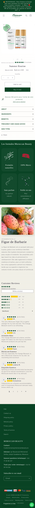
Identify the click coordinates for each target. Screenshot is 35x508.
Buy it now (17, 89)
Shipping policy (9, 417)
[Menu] (4, 16)
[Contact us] (31, 505)
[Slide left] (13, 59)
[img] (11, 317)
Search (6, 434)
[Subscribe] (29, 478)
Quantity (17, 74)
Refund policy (8, 422)
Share (5, 135)
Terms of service (9, 430)
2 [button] (13, 391)
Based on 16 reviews (8, 288)
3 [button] (17, 391)
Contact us (7, 413)
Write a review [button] (17, 291)
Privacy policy (8, 426)
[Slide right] (22, 59)
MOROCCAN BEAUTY (16, 495)
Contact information (18, 503)
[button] (26, 16)
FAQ (5, 409)
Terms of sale (28, 500)
